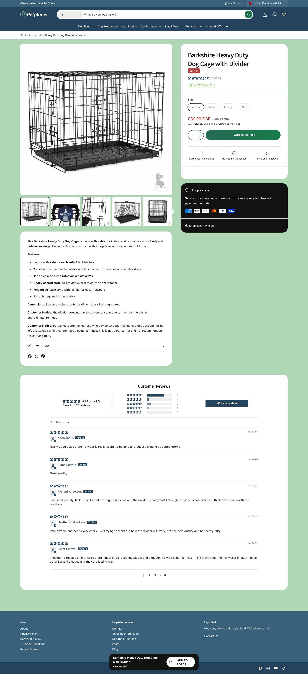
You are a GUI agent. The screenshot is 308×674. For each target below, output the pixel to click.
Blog (115, 649)
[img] (59, 432)
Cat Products (149, 26)
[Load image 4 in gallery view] (126, 211)
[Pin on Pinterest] (43, 356)
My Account (235, 3)
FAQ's (115, 644)
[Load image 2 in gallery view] (65, 211)
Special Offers (215, 26)
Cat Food (128, 26)
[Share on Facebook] (29, 356)
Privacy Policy (29, 633)
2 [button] (149, 575)
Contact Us (211, 636)
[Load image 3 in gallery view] (96, 211)
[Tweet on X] (36, 356)
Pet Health (192, 26)
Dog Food (84, 26)
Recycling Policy (30, 638)
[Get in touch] (274, 14)
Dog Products (106, 26)
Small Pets (171, 26)
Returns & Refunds (124, 638)
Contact (117, 628)
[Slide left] (157, 188)
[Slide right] (165, 188)
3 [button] (155, 575)
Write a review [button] (227, 403)
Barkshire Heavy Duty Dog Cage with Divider (60, 35)
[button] (283, 14)
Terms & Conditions (32, 644)
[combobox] (168, 14)
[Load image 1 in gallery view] (34, 211)
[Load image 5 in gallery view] (157, 211)
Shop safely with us (201, 225)
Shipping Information (125, 633)
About (24, 628)
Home (27, 35)
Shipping (209, 123)
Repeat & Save (29, 649)
